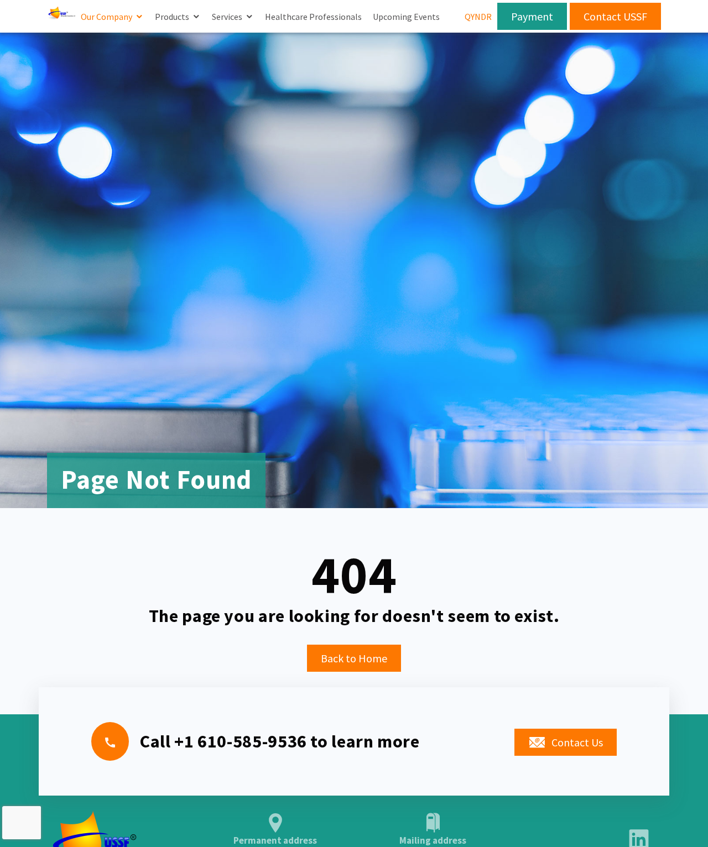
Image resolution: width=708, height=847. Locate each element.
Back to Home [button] (354, 658)
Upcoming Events (406, 16)
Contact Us (577, 742)
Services (227, 16)
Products (172, 16)
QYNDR (478, 16)
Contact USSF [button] (615, 16)
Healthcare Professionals (313, 16)
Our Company (106, 16)
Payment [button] (532, 16)
